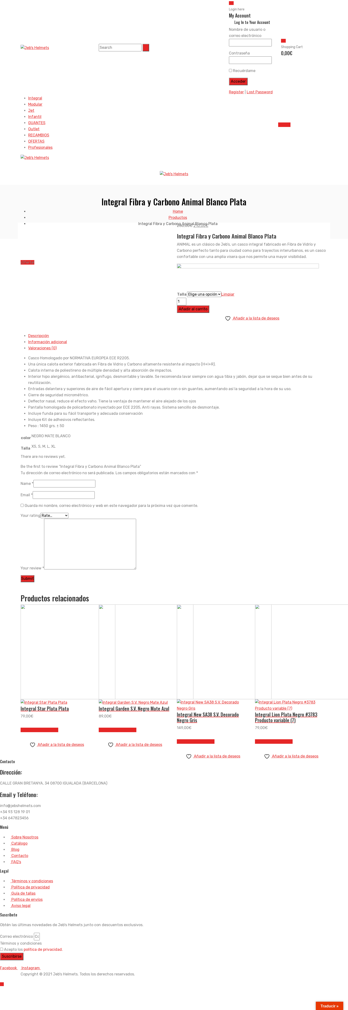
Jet (31, 110)
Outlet (34, 129)
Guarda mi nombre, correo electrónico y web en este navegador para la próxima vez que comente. (111, 505)
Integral (35, 98)
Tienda (284, 124)
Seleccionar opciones (39, 730)
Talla (182, 294)
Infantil (34, 116)
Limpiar (227, 294)
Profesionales (40, 147)
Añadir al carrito (193, 309)
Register (236, 92)
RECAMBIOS (38, 135)
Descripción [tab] (38, 336)
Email (27, 495)
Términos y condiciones (21, 943)
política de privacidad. (43, 949)
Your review (32, 568)
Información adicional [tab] (47, 342)
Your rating (30, 515)
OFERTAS (36, 141)
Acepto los (33, 949)
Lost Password (260, 92)
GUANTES (36, 123)
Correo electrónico (16, 936)
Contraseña (239, 53)
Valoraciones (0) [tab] (42, 348)
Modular (35, 104)
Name (27, 483)
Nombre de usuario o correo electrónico (247, 32)
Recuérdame (243, 70)
